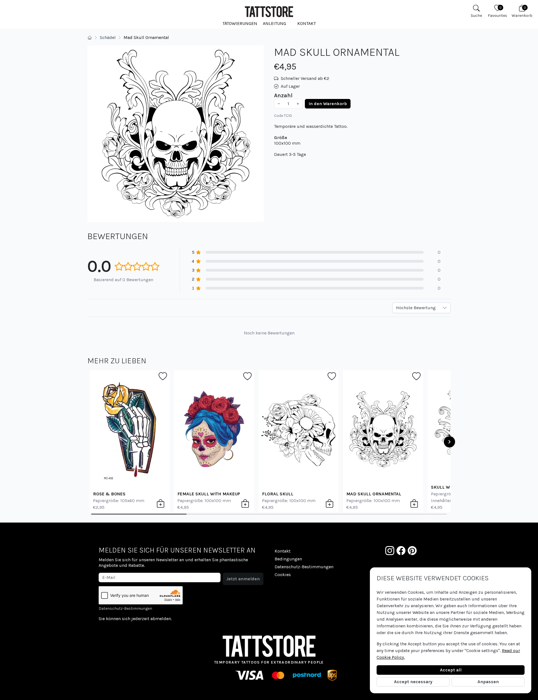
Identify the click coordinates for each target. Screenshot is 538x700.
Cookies (283, 574)
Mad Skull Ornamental (373, 493)
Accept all (451, 670)
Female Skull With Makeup (208, 493)
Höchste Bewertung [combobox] (416, 307)
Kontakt (306, 23)
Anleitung (274, 23)
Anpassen (488, 681)
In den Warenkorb (328, 103)
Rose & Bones (109, 493)
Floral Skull (277, 493)
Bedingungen (288, 559)
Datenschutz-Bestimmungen (125, 608)
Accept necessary (413, 681)
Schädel (108, 37)
